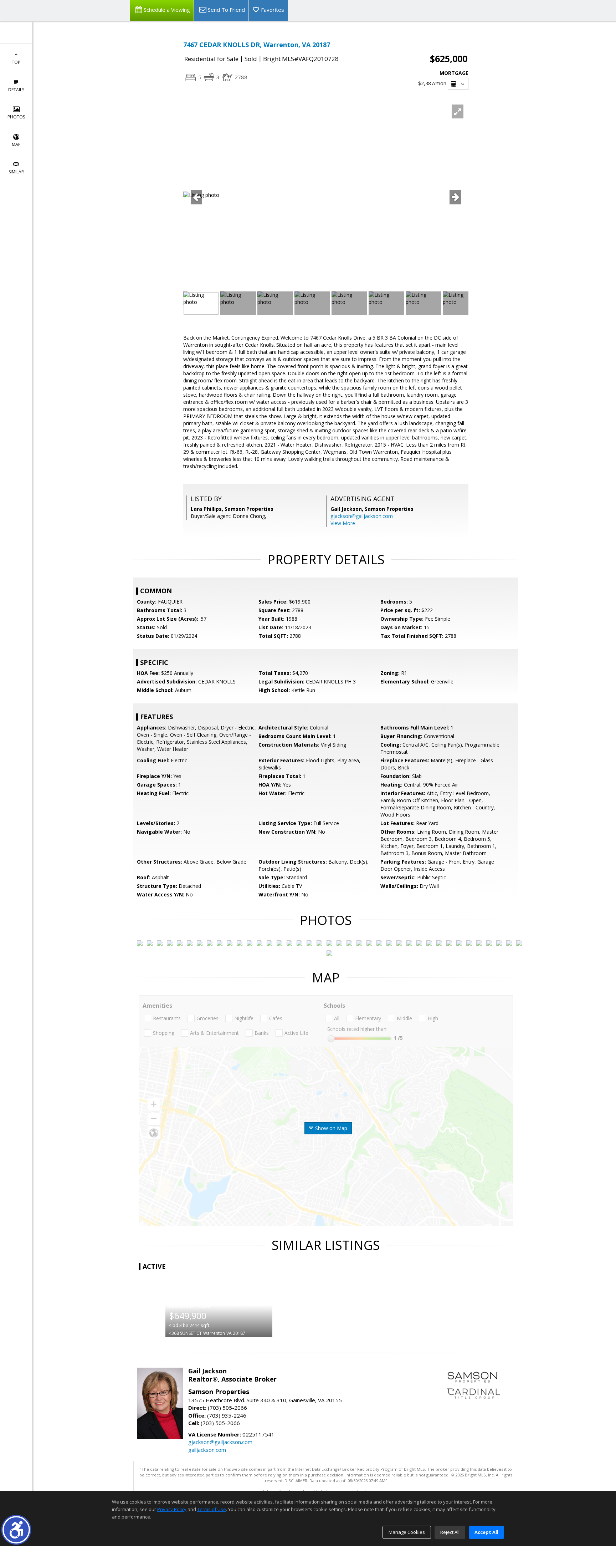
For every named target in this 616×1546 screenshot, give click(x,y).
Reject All (450, 1532)
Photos (16, 117)
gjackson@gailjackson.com (361, 516)
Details (16, 90)
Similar (16, 172)
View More (342, 523)
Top (16, 62)
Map (16, 144)
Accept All (486, 1532)
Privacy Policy (171, 1509)
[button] (16, 1530)
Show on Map (330, 1128)
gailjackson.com (207, 1449)
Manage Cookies (407, 1532)
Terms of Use (211, 1509)
